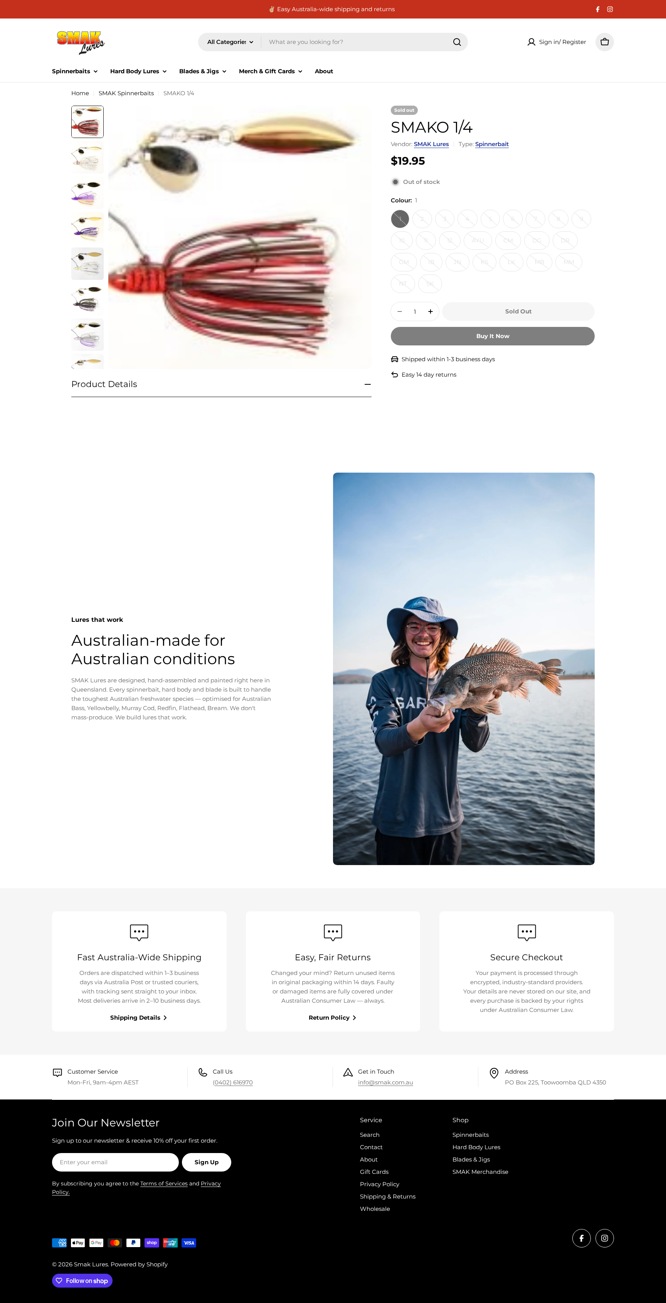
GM (408, 264)
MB (543, 264)
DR (569, 243)
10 (406, 243)
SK (434, 286)
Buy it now (493, 336)
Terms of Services (164, 1183)
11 (430, 243)
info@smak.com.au (385, 1082)
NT (407, 286)
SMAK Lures (431, 144)
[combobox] (333, 42)
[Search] (457, 42)
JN (461, 264)
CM (512, 243)
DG (541, 243)
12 (454, 243)
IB (435, 264)
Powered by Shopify (139, 1264)
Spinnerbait (492, 144)
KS (488, 264)
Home (80, 93)
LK (515, 264)
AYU (482, 243)
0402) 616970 (234, 1082)
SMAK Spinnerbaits (126, 93)
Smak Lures (91, 1264)
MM (572, 264)
